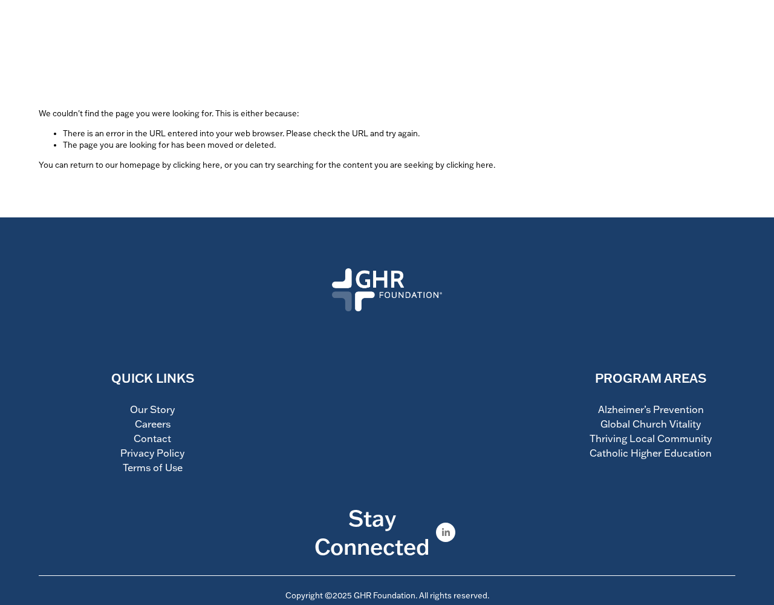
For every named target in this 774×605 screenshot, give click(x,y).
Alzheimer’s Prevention (651, 409)
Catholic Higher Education (651, 453)
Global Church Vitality (650, 424)
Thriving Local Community (651, 438)
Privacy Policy (152, 453)
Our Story (152, 409)
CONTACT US (703, 30)
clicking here (196, 165)
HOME (484, 30)
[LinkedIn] (445, 532)
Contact (152, 438)
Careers (153, 424)
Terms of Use (153, 467)
